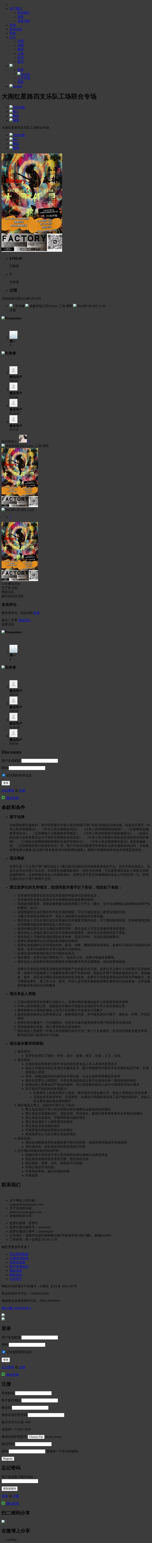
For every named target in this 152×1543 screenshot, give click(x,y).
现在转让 (24, 620)
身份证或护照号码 (14, 1415)
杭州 (20, 57)
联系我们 (23, 12)
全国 (20, 41)
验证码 (6, 1407)
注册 (22, 790)
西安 (20, 61)
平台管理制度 (19, 1254)
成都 (20, 45)
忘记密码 (8, 790)
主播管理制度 (19, 1258)
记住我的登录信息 (19, 775)
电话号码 (8, 1444)
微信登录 (12, 798)
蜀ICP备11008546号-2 (16, 1308)
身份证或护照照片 (14, 1436)
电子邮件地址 (11, 1400)
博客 (20, 16)
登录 (36, 613)
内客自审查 (17, 1262)
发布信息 (16, 29)
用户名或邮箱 (11, 760)
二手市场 (23, 77)
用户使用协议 (19, 1266)
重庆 (20, 49)
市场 (13, 25)
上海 (20, 53)
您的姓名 (8, 1393)
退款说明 (16, 1270)
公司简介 (16, 1279)
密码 (5, 768)
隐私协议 (16, 1274)
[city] (13, 37)
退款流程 (23, 21)
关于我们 (16, 8)
